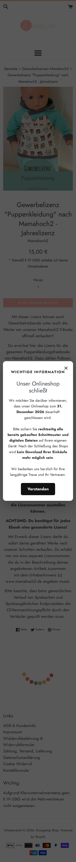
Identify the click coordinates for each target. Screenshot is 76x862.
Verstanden (38, 489)
